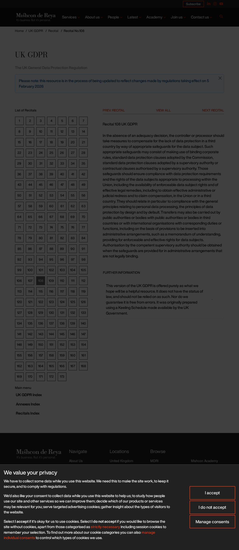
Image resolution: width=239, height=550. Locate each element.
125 (72, 301)
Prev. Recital (114, 110)
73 (40, 227)
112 (83, 280)
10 (40, 131)
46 (51, 184)
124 (62, 301)
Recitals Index (27, 413)
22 (19, 152)
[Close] (220, 78)
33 (62, 163)
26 (62, 152)
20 (73, 142)
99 (19, 269)
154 (83, 344)
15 (19, 142)
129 (40, 312)
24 (40, 152)
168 (83, 365)
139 (72, 323)
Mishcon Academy (204, 460)
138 (62, 323)
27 (72, 152)
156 (30, 355)
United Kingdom (121, 460)
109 (51, 280)
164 (40, 365)
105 (83, 269)
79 (30, 237)
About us (92, 17)
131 (62, 312)
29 (19, 163)
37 (30, 174)
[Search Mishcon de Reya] (221, 17)
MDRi (154, 460)
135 (30, 323)
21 (83, 142)
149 (30, 344)
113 (19, 291)
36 (19, 174)
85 (19, 248)
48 (72, 184)
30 (30, 163)
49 (83, 184)
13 (72, 131)
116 (51, 291)
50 (19, 195)
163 (30, 365)
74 (51, 227)
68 (62, 216)
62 (73, 206)
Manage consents (212, 522)
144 (51, 334)
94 (41, 259)
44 (30, 184)
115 (41, 291)
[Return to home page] (35, 17)
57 (19, 206)
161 (83, 355)
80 (41, 237)
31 (40, 163)
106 (19, 280)
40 (62, 174)
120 (19, 301)
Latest (132, 17)
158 (51, 355)
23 (30, 152)
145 (62, 334)
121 (30, 301)
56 (83, 195)
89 (62, 248)
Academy (154, 17)
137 (51, 323)
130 (51, 312)
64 (19, 216)
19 (62, 142)
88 (51, 248)
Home (19, 30)
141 (19, 334)
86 (30, 248)
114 (30, 291)
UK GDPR (35, 30)
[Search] (221, 17)
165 (51, 365)
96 (62, 259)
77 (83, 227)
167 (72, 365)
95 (51, 259)
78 (19, 237)
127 (19, 312)
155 (19, 355)
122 (40, 301)
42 (83, 174)
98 (83, 259)
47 (62, 184)
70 (83, 216)
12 (61, 131)
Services (69, 17)
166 (62, 365)
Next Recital (213, 110)
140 (83, 323)
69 (72, 216)
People (113, 17)
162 (19, 365)
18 (51, 142)
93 (30, 259)
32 (51, 163)
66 (41, 216)
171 (41, 376)
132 (72, 312)
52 (40, 195)
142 (30, 334)
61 (62, 206)
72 (30, 227)
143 (40, 334)
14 (83, 131)
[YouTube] (221, 4)
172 (51, 376)
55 (72, 195)
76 (72, 227)
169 (19, 376)
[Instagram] (215, 4)
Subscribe (193, 3)
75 (62, 227)
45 (40, 184)
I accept (212, 493)
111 (72, 280)
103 (62, 269)
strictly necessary (105, 526)
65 (30, 216)
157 (41, 355)
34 (72, 163)
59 (41, 206)
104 (72, 269)
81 (51, 237)
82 (62, 237)
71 (19, 227)
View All (163, 110)
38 (40, 174)
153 (72, 344)
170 (30, 376)
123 (51, 301)
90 (72, 248)
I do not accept (212, 507)
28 (83, 152)
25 (51, 152)
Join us (177, 17)
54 (62, 195)
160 (72, 355)
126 (83, 301)
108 (40, 280)
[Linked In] (208, 4)
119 (83, 291)
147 (83, 334)
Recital (53, 30)
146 (72, 334)
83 (72, 237)
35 (83, 163)
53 (51, 195)
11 (51, 131)
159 (62, 355)
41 (72, 174)
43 (19, 184)
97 (72, 259)
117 (62, 291)
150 (40, 344)
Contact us (200, 17)
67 (51, 216)
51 (30, 195)
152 (62, 344)
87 (40, 248)
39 (51, 174)
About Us (76, 460)
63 (83, 206)
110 (62, 280)
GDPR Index (29, 395)
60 (51, 206)
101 (41, 269)
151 (51, 344)
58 (30, 206)
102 (51, 269)
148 (19, 344)
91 (83, 248)
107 (30, 280)
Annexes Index (28, 404)
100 (30, 269)
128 (30, 312)
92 (19, 259)
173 (62, 376)
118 (72, 291)
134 (19, 323)
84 (83, 237)
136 (40, 323)
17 (40, 142)
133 (83, 312)
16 (30, 142)
